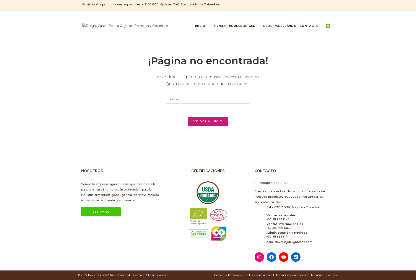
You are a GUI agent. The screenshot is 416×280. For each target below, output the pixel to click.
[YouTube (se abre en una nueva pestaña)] (332, 4)
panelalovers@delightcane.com (289, 242)
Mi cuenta (317, 275)
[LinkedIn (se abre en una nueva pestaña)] (327, 4)
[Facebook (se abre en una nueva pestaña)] (317, 4)
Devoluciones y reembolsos (291, 275)
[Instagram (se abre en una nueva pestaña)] (322, 4)
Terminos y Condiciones (228, 275)
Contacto (332, 275)
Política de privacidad (259, 275)
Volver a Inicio (208, 121)
